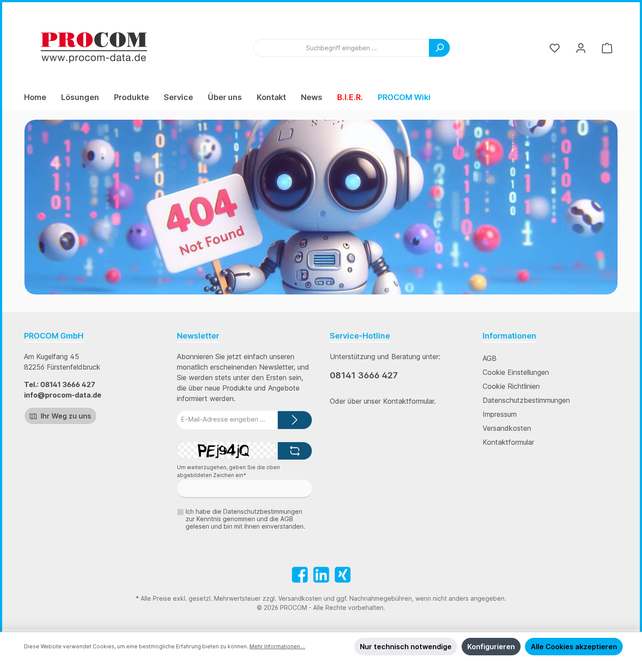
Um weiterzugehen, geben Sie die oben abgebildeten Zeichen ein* (228, 471)
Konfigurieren (491, 646)
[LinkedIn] (321, 575)
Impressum (500, 414)
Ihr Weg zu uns (65, 416)
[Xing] (342, 575)
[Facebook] (300, 575)
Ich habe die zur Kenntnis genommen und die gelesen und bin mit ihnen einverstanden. (245, 519)
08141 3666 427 (364, 375)
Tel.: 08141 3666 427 (59, 384)
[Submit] (294, 420)
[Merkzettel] (555, 48)
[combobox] (341, 48)
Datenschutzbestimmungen (526, 400)
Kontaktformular (508, 442)
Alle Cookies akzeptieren (574, 646)
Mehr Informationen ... (277, 646)
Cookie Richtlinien (511, 386)
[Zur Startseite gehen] (94, 48)
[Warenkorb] (607, 48)
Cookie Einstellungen (516, 372)
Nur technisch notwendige (406, 646)
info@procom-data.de (62, 395)
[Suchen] (439, 48)
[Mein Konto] (581, 48)
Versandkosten (507, 428)
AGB (490, 358)
